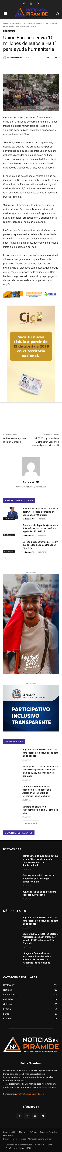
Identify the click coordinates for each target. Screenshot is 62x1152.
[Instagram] (31, 3)
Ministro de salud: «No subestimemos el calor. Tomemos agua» (40, 809)
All (12, 849)
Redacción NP (16, 57)
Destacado (22, 849)
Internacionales (17, 23)
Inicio (5, 23)
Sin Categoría (9, 31)
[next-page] (10, 558)
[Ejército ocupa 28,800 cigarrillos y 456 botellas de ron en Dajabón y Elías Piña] (11, 546)
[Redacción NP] (5, 57)
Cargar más (30, 822)
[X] (38, 3)
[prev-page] (5, 558)
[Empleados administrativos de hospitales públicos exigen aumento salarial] (11, 880)
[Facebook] (24, 3)
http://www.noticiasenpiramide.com (31, 487)
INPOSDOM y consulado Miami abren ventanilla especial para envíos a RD (45, 442)
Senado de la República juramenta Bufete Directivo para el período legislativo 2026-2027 (40, 528)
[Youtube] (43, 1116)
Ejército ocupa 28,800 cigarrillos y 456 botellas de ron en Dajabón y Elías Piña (40, 545)
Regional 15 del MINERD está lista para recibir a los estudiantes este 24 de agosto (40, 752)
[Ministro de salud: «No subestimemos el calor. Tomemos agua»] (11, 811)
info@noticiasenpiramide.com (30, 1093)
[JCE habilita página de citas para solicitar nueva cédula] (11, 896)
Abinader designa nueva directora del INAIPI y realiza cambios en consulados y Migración (40, 511)
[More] (39, 66)
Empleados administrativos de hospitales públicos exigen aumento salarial (38, 878)
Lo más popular (38, 849)
